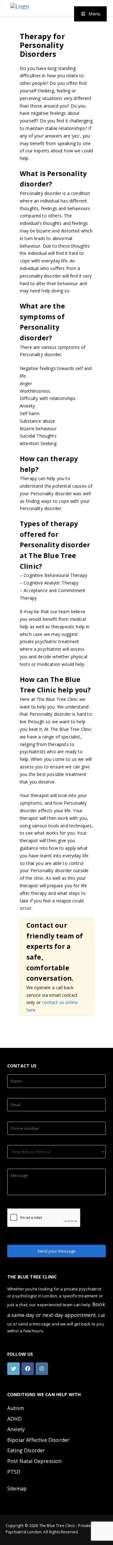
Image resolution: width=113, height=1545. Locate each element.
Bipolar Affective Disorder (38, 1439)
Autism (15, 1408)
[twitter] (14, 1368)
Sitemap (17, 1488)
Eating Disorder (26, 1450)
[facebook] (28, 1368)
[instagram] (42, 1368)
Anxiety (16, 1429)
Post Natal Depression (34, 1461)
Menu (94, 14)
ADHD (14, 1418)
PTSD (14, 1471)
